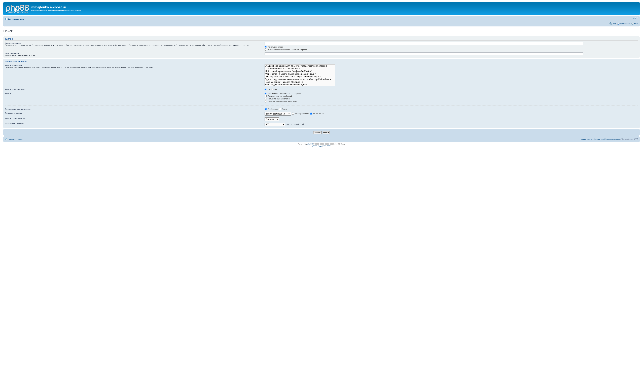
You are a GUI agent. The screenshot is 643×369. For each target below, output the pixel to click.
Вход (636, 24)
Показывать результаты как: (18, 109)
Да (268, 89)
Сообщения (272, 109)
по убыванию (318, 114)
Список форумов (16, 19)
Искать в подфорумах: (15, 89)
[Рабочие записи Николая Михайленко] (300, 82)
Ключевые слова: (13, 43)
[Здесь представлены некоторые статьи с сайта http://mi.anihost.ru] (300, 79)
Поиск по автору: (13, 53)
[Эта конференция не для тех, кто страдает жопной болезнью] (300, 66)
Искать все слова (275, 47)
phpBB (310, 144)
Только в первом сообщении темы (282, 101)
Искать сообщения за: (15, 118)
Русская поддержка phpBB (321, 146)
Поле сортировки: (13, 113)
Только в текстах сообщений (279, 96)
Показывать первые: (14, 124)
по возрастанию (302, 114)
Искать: (8, 93)
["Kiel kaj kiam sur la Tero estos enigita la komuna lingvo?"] (300, 76)
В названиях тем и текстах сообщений (284, 93)
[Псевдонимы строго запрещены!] (300, 68)
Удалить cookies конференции (607, 139)
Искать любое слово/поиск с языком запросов (287, 50)
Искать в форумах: (14, 65)
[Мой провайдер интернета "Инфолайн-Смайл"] (300, 71)
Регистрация (624, 24)
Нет (276, 89)
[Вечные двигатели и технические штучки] (300, 84)
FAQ (614, 24)
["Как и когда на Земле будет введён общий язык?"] (300, 74)
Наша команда (586, 139)
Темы (284, 109)
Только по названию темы (278, 99)
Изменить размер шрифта (635, 18)
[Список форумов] (17, 8)
